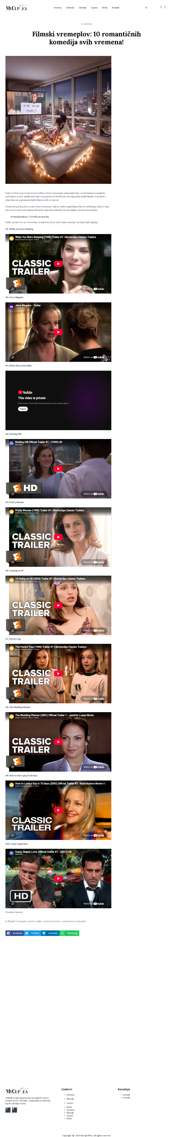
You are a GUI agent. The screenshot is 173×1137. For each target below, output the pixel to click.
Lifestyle (70, 7)
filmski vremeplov (17, 921)
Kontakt (115, 7)
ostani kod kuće (52, 921)
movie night (35, 921)
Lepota (94, 7)
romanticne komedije (74, 921)
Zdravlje (82, 7)
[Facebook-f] (165, 7)
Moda (104, 7)
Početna (58, 7)
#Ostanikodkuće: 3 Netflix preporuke (30, 216)
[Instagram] (161, 7)
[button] (146, 7)
